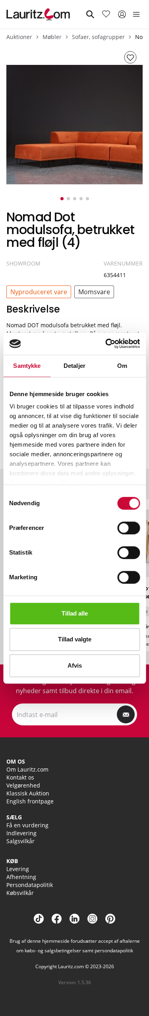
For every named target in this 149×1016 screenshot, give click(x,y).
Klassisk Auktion (27, 793)
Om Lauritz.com (27, 769)
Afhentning (21, 877)
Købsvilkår (20, 893)
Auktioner (19, 37)
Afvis (75, 665)
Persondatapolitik (29, 885)
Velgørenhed (23, 785)
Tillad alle (75, 613)
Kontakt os (20, 777)
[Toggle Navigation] (136, 14)
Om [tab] (122, 365)
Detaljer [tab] (74, 365)
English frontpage (30, 801)
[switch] (128, 528)
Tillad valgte (74, 639)
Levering (17, 869)
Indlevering (21, 833)
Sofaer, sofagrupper (98, 37)
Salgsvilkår (20, 841)
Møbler (52, 37)
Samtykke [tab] (27, 365)
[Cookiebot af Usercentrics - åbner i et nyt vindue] (106, 343)
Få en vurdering (27, 825)
